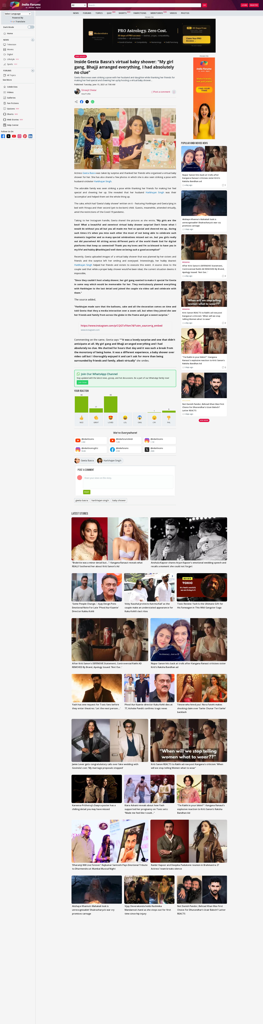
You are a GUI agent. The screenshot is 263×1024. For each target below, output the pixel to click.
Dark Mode (8, 27)
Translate (20, 21)
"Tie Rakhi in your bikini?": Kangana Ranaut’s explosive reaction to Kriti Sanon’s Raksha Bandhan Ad (203, 360)
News (6, 40)
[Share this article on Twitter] (87, 102)
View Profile (86, 94)
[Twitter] (8, 136)
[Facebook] (3, 136)
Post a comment (161, 91)
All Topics (11, 75)
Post (86, 492)
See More (7, 80)
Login (244, 5)
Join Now (82, 382)
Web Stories (13, 119)
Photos (185, 13)
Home (10, 33)
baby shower (119, 500)
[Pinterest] (25, 136)
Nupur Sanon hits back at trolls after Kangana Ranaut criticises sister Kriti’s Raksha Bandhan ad (201, 178)
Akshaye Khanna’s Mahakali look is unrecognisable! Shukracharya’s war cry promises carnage (201, 222)
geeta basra (81, 500)
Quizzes (11, 108)
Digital (10, 54)
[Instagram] (19, 136)
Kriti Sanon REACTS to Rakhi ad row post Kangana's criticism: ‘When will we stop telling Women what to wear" (202, 316)
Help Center (12, 125)
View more (204, 420)
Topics (98, 13)
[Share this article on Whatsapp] (93, 102)
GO (204, 5)
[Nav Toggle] (4, 5)
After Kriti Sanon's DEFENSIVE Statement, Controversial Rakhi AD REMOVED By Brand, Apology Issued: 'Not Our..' (203, 269)
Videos (10, 92)
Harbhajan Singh (103, 181)
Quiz (109, 13)
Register (254, 5)
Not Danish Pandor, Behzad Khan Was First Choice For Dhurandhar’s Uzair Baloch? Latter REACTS (203, 407)
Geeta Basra (89, 173)
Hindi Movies (80, 56)
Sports (10, 64)
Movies (10, 49)
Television (11, 44)
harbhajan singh (100, 500)
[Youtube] (14, 136)
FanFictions (140, 13)
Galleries (11, 98)
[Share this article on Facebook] (82, 102)
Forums (7, 70)
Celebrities (12, 87)
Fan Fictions (13, 103)
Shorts (10, 114)
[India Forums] (25, 5)
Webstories (157, 13)
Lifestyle (11, 59)
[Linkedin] (30, 136)
